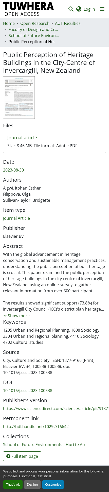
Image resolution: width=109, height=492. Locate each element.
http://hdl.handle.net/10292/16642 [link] (36, 426)
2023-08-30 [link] (13, 170)
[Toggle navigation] (102, 9)
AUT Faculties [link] (68, 23)
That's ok (13, 484)
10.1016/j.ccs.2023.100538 (27, 390)
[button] (28, 9)
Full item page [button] (24, 456)
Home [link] (9, 23)
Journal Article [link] (16, 218)
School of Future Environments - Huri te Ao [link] (34, 35)
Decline (32, 484)
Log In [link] (89, 9)
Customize (53, 484)
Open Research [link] (34, 23)
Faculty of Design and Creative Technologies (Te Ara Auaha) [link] (34, 29)
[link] (54, 138)
